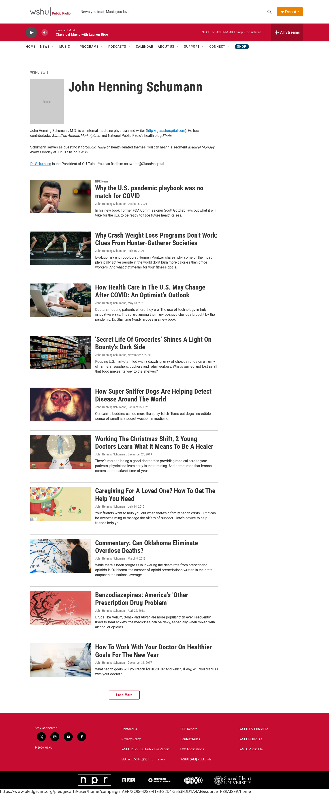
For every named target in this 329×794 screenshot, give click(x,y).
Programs (89, 46)
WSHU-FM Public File (253, 729)
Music (64, 46)
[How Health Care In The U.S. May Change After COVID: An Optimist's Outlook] (60, 300)
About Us (166, 46)
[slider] (52, 32)
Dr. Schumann (40, 164)
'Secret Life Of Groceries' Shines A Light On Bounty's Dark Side (153, 343)
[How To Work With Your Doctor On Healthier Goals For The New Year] (60, 660)
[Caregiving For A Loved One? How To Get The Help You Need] (60, 504)
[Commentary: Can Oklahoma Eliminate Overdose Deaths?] (60, 556)
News (45, 46)
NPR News (101, 181)
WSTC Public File (251, 749)
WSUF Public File (250, 739)
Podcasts (117, 46)
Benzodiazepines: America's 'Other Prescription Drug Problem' (141, 599)
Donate (292, 11)
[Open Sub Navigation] (53, 46)
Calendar (144, 46)
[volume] (45, 33)
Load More (124, 695)
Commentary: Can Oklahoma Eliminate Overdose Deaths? (146, 547)
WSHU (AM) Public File (196, 759)
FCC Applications (192, 749)
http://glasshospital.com (166, 131)
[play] (31, 32)
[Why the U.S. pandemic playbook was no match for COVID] (60, 196)
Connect (217, 46)
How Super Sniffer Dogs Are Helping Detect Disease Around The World (153, 395)
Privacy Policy (131, 739)
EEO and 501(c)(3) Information (143, 759)
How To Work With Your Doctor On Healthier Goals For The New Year (153, 651)
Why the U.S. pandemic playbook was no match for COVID (149, 192)
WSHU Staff (39, 72)
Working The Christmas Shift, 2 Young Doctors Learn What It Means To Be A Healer (154, 443)
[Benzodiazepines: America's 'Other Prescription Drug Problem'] (60, 608)
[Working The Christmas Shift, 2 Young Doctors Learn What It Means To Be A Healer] (60, 452)
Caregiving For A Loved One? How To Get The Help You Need (155, 494)
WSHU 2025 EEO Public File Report (145, 749)
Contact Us (129, 729)
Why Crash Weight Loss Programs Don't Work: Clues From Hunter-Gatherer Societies (156, 239)
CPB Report (188, 729)
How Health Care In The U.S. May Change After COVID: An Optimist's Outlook (150, 291)
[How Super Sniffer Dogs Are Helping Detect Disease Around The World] (60, 404)
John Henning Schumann (110, 204)
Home (31, 46)
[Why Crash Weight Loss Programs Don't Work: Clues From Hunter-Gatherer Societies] (60, 248)
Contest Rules (190, 739)
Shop (242, 46)
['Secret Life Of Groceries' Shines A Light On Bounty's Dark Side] (60, 352)
